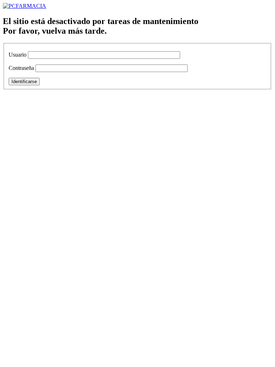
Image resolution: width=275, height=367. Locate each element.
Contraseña (21, 68)
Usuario (17, 55)
